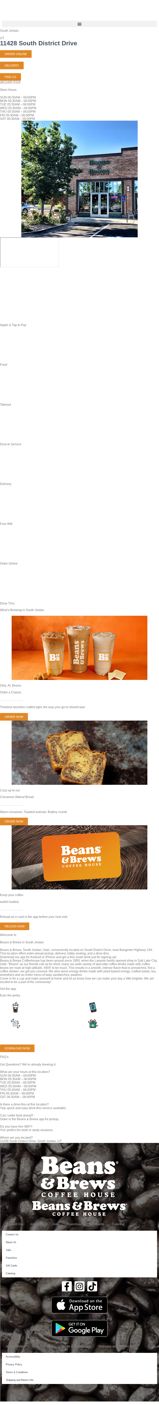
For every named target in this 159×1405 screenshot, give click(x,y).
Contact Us (14, 1224)
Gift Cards (96, 1224)
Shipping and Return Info (116, 1346)
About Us (37, 1224)
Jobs (55, 1224)
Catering (118, 1224)
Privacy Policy (42, 1346)
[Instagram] (79, 1286)
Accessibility (15, 1346)
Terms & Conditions (75, 1346)
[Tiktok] (92, 1286)
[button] (79, 24)
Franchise (74, 1224)
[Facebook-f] (67, 1286)
